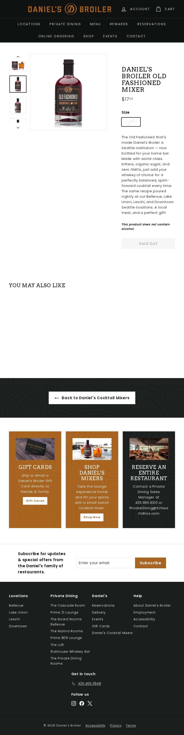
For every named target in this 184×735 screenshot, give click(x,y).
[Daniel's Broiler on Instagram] (73, 703)
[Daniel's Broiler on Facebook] (81, 703)
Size (126, 112)
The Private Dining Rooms (66, 661)
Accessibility (144, 619)
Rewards (119, 24)
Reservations (151, 24)
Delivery (99, 612)
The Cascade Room (67, 605)
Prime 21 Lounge (64, 612)
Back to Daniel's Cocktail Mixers (95, 398)
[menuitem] (29, 24)
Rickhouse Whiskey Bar (70, 651)
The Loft (57, 645)
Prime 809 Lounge (66, 638)
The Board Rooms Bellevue (66, 621)
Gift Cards (35, 501)
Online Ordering (56, 36)
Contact (136, 36)
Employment (145, 612)
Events (110, 36)
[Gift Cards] (35, 449)
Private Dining (65, 24)
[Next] (18, 126)
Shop (88, 36)
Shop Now (91, 517)
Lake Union (18, 612)
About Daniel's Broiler (152, 605)
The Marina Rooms (66, 631)
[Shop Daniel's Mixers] (91, 449)
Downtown (18, 626)
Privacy (115, 725)
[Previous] (18, 57)
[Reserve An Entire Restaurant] (148, 449)
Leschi (14, 619)
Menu (95, 24)
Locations (29, 24)
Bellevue (16, 605)
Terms (131, 725)
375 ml (131, 121)
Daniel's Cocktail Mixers (112, 633)
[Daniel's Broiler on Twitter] (90, 703)
